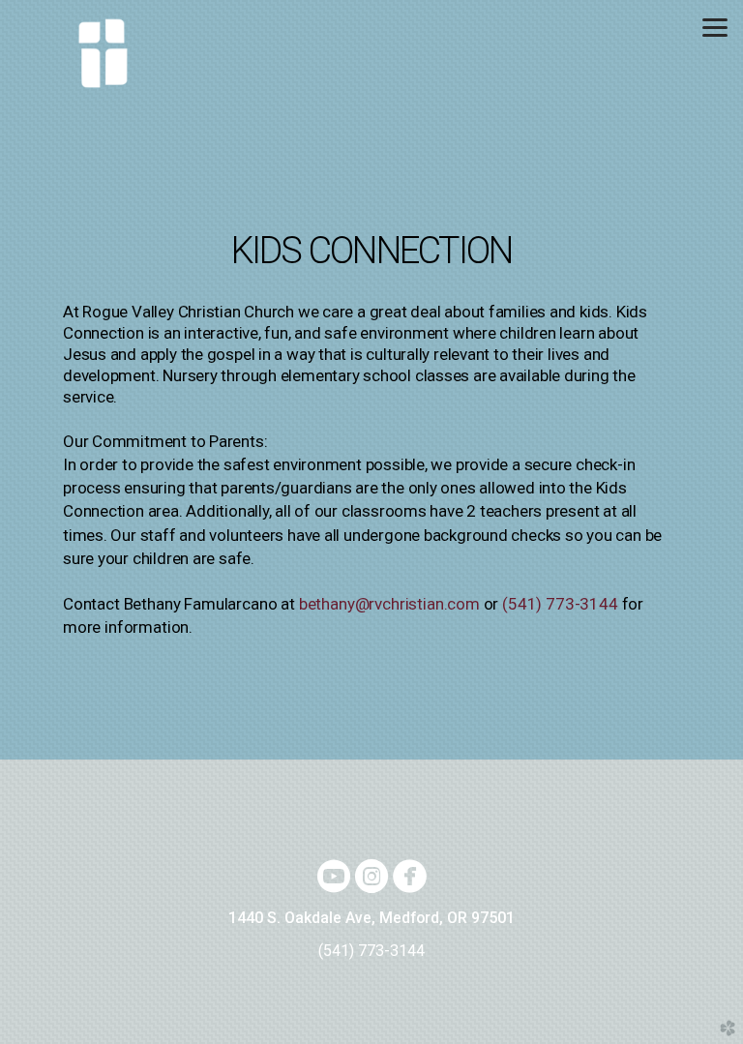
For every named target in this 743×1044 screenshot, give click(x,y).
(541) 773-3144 (560, 603)
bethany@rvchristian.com (389, 603)
